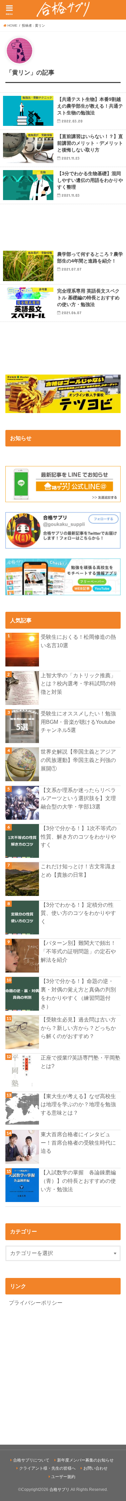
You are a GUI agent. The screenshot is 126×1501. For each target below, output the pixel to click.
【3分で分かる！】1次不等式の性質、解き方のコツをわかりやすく (79, 836)
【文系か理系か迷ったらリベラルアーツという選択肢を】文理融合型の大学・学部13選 (78, 798)
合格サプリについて (31, 1460)
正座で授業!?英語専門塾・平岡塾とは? (80, 1062)
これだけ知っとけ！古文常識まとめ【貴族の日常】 (78, 870)
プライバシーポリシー (35, 1303)
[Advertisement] (63, 226)
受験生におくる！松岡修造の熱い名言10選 (78, 641)
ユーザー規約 (63, 1477)
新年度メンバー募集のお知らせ (85, 1460)
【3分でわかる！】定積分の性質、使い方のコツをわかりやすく (78, 913)
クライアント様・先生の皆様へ (47, 1468)
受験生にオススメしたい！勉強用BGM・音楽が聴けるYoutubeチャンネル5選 (78, 721)
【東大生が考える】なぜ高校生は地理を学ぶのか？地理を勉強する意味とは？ (78, 1104)
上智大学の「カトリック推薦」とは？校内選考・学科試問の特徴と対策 (78, 683)
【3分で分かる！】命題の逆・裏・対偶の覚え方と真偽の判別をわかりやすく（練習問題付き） (78, 993)
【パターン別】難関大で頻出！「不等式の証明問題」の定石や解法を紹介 (78, 951)
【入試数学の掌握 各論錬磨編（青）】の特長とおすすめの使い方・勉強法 (78, 1180)
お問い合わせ (95, 1468)
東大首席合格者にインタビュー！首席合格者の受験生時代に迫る (78, 1142)
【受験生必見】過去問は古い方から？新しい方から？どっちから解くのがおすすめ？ (78, 1027)
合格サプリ (59, 1490)
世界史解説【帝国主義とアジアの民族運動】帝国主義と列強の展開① (78, 759)
